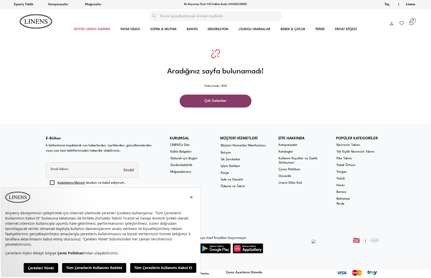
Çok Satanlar (215, 101)
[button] (391, 22)
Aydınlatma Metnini (71, 182)
